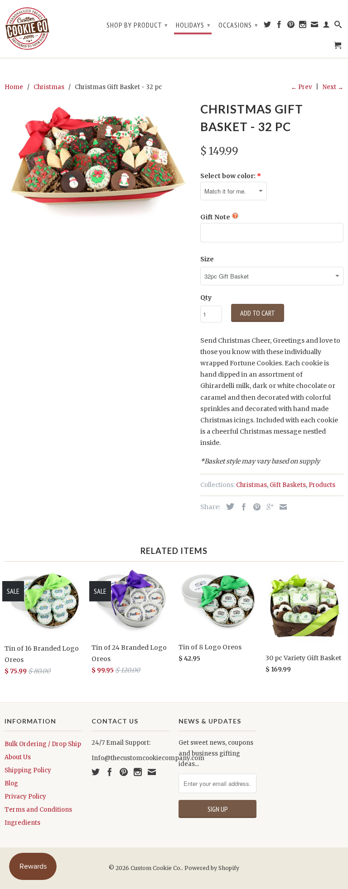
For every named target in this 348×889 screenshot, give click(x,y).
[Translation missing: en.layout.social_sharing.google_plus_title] (268, 507)
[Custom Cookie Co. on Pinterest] (291, 26)
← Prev (301, 87)
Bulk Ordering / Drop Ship (43, 744)
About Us (18, 757)
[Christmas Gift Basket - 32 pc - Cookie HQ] (98, 163)
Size (207, 259)
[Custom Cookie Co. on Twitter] (267, 26)
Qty (206, 297)
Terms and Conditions (38, 809)
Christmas (251, 485)
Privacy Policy (25, 796)
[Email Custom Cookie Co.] (315, 26)
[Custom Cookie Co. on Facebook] (279, 26)
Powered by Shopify (211, 868)
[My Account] (326, 26)
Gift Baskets (288, 485)
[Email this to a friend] (281, 507)
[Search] (338, 26)
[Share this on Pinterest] (255, 507)
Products (322, 485)
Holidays (193, 24)
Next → (333, 87)
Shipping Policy (28, 770)
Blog (11, 783)
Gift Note (215, 217)
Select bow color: (228, 176)
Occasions (238, 24)
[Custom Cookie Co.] (27, 29)
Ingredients (22, 823)
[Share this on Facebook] (241, 507)
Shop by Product (137, 24)
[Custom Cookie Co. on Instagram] (303, 26)
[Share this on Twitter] (228, 506)
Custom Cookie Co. (156, 868)
